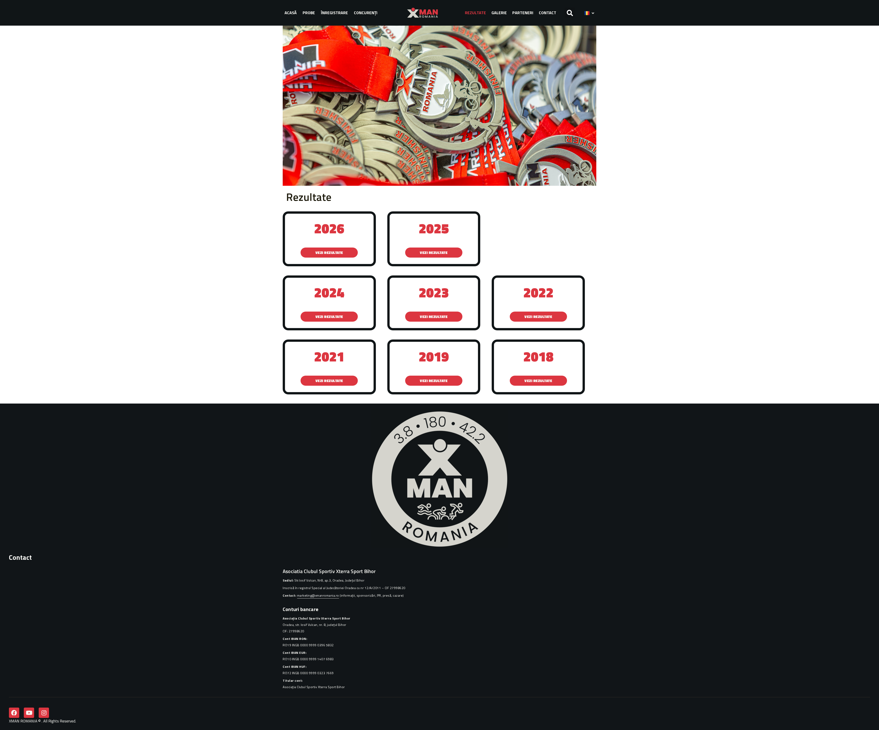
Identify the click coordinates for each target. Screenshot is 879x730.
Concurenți (365, 13)
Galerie (499, 13)
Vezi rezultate (329, 252)
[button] (570, 13)
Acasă (291, 13)
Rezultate (475, 13)
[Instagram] (44, 713)
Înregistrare (334, 13)
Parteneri (522, 13)
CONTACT (547, 13)
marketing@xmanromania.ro (318, 595)
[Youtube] (29, 713)
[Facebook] (14, 713)
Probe (309, 13)
